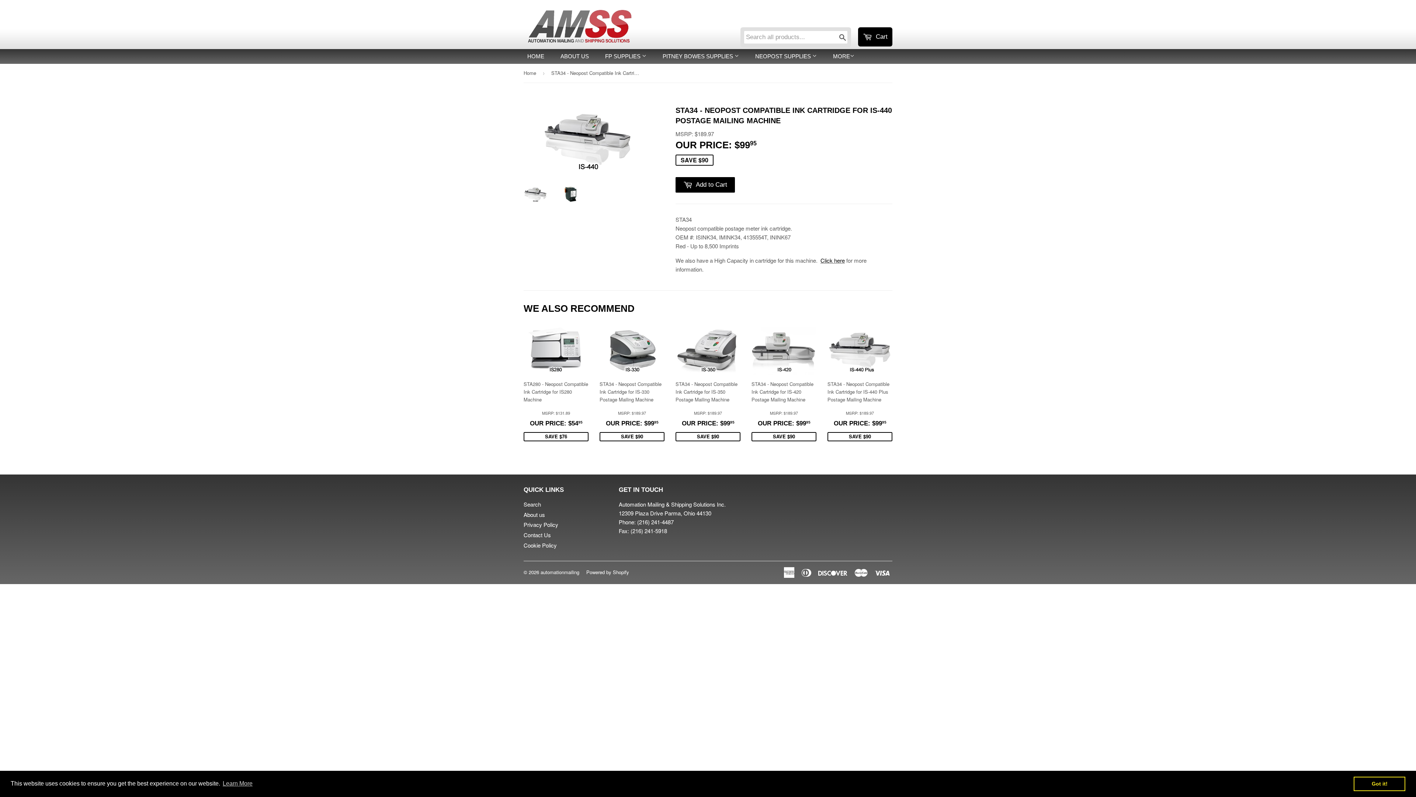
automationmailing (560, 572)
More (841, 56)
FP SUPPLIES (623, 56)
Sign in (831, 17)
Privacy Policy (541, 524)
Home (535, 56)
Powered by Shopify (607, 572)
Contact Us (537, 535)
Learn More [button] (238, 783)
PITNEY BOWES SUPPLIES (699, 56)
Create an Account (871, 17)
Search (532, 504)
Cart (881, 36)
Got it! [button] (1380, 784)
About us (574, 56)
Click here (832, 260)
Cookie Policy (540, 545)
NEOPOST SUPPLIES (783, 56)
